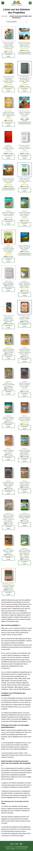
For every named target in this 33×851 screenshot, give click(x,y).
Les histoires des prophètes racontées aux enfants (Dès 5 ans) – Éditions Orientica (8, 250)
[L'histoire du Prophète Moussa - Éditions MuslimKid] (8, 170)
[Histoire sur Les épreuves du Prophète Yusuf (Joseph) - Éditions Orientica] (8, 373)
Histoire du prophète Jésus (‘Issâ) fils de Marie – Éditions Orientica (24, 215)
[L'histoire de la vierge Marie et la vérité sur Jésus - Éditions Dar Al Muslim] (8, 102)
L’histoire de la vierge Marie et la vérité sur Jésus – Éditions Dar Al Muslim (8, 115)
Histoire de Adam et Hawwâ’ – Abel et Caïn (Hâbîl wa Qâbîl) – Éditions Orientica (25, 285)
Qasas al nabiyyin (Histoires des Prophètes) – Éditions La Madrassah (8, 46)
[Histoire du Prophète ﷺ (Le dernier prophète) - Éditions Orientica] (8, 202)
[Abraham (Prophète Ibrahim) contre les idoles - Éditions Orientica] (8, 472)
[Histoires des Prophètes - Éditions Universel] (8, 137)
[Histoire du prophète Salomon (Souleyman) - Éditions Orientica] (8, 339)
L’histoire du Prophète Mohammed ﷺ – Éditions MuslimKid (24, 45)
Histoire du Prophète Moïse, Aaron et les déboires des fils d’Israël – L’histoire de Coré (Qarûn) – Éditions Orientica (8, 518)
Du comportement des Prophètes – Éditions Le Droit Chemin (8, 587)
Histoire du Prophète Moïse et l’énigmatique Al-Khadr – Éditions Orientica (25, 517)
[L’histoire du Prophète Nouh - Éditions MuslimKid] (24, 237)
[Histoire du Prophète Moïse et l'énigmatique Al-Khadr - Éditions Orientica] (24, 505)
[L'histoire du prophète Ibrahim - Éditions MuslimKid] (24, 102)
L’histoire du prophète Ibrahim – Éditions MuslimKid (24, 114)
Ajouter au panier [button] (8, 55)
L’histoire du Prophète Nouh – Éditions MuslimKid (24, 248)
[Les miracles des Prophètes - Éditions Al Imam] (24, 137)
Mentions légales (10, 848)
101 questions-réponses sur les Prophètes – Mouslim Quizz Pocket (8, 319)
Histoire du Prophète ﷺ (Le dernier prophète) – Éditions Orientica (8, 214)
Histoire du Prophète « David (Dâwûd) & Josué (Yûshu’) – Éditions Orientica (24, 452)
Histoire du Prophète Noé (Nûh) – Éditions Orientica (8, 419)
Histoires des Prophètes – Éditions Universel (8, 148)
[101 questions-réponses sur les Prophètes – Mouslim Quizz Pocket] (8, 307)
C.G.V (17, 848)
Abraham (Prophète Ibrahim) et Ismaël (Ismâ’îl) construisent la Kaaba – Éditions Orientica (24, 352)
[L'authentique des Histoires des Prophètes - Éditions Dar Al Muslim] (8, 68)
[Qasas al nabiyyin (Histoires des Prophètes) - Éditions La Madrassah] (8, 34)
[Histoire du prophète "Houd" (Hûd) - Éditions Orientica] (24, 472)
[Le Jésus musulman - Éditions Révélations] (8, 273)
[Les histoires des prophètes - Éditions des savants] (24, 307)
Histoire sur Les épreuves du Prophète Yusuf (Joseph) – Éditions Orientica (8, 385)
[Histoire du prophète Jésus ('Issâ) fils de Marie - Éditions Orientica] (24, 202)
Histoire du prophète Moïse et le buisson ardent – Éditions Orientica (24, 385)
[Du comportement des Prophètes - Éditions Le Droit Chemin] (8, 575)
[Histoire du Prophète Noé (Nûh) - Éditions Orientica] (8, 407)
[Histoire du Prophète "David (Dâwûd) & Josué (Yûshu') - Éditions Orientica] (24, 440)
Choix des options (25, 53)
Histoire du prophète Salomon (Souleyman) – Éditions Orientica (8, 351)
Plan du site (23, 848)
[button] (2, 3)
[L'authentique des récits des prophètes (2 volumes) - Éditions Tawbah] (24, 68)
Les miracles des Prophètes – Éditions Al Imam (24, 148)
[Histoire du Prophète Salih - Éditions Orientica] (8, 440)
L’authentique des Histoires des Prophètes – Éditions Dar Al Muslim (8, 80)
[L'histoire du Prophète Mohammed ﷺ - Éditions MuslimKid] (24, 34)
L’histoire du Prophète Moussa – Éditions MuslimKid (8, 181)
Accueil (4, 16)
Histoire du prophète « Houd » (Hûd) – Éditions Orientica (24, 484)
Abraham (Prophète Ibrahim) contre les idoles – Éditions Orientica (8, 485)
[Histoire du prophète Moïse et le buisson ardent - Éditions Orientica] (24, 373)
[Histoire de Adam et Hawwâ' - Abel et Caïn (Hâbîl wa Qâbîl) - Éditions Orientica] (24, 273)
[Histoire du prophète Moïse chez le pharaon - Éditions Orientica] (24, 407)
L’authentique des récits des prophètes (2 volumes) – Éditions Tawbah (24, 80)
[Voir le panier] (30, 3)
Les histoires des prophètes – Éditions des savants (24, 318)
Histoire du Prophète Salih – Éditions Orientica (8, 452)
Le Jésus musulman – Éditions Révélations (8, 283)
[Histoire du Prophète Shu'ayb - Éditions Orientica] (8, 540)
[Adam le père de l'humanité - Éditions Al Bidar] (24, 170)
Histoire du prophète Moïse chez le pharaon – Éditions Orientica (24, 419)
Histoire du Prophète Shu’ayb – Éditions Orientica (8, 551)
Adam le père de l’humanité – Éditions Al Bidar (24, 181)
